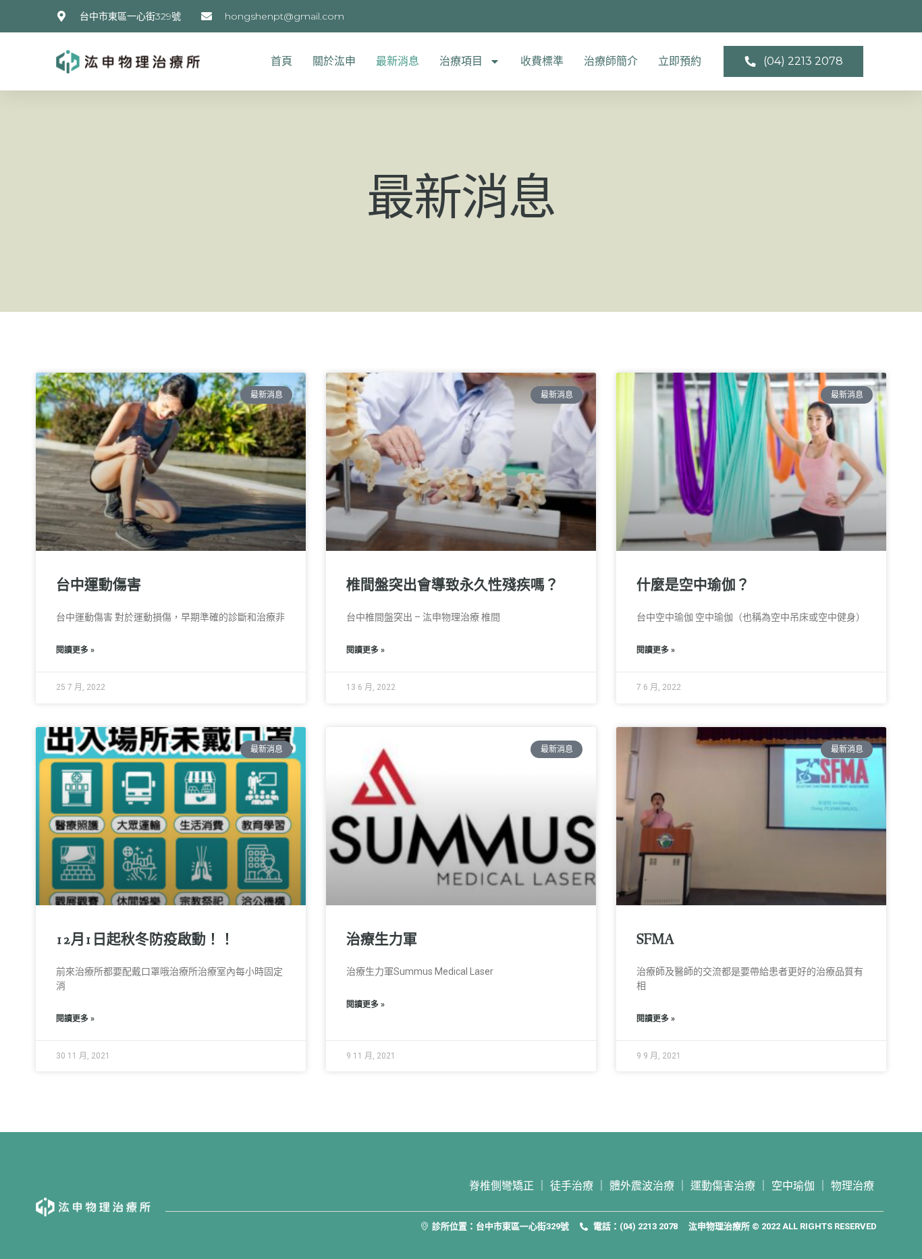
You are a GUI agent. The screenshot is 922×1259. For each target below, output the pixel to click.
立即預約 (679, 61)
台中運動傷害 (98, 586)
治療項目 (461, 61)
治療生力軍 (381, 940)
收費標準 (542, 61)
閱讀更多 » (75, 650)
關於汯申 (334, 61)
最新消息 (397, 61)
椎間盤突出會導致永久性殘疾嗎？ (452, 586)
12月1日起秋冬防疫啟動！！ (145, 940)
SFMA (655, 940)
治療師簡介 (611, 61)
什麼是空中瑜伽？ (693, 586)
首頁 (281, 61)
